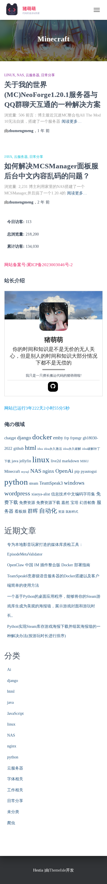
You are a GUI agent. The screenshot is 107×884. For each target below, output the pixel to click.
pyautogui (89, 471)
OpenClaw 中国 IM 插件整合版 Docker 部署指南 (48, 565)
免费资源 (27, 503)
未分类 (13, 812)
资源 (61, 511)
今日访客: (16, 222)
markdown (70, 461)
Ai (9, 669)
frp (66, 438)
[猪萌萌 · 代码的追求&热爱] (25, 10)
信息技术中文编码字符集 (73, 494)
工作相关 (15, 790)
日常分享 (48, 75)
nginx (48, 471)
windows (74, 483)
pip (77, 471)
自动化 (48, 510)
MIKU (84, 461)
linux (9, 75)
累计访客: (16, 246)
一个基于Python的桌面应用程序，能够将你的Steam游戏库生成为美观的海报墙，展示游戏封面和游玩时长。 (53, 606)
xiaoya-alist (40, 494)
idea (40, 448)
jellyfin (25, 461)
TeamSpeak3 (51, 483)
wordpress (17, 493)
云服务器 (32, 75)
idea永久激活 (53, 448)
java (8, 157)
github (18, 448)
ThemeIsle (57, 870)
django (24, 437)
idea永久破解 (72, 448)
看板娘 (21, 511)
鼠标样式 (72, 511)
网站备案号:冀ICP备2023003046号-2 (38, 264)
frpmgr (76, 438)
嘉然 (65, 503)
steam (33, 483)
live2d (56, 461)
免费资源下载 (48, 503)
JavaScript (15, 713)
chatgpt (10, 438)
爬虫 (11, 823)
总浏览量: (16, 234)
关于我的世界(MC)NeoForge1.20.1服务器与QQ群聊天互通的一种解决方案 (52, 94)
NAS (20, 75)
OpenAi (64, 471)
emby (58, 437)
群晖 (33, 511)
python (16, 481)
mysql (25, 471)
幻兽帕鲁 (88, 503)
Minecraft (12, 471)
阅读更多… (72, 121)
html (30, 447)
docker (42, 437)
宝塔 (74, 503)
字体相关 (15, 779)
